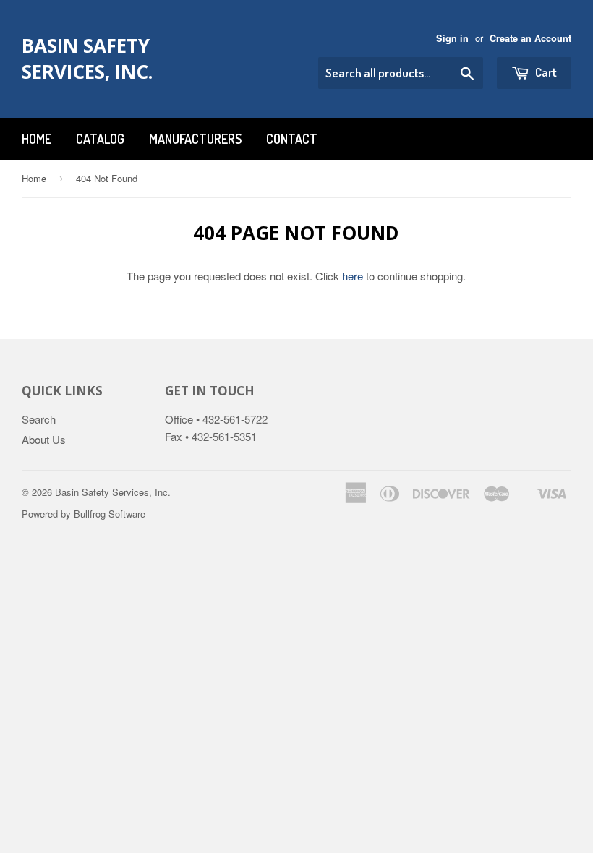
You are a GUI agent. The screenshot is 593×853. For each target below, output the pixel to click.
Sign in (452, 38)
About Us (44, 439)
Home (36, 139)
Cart (545, 72)
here (352, 275)
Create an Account (530, 38)
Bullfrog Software (109, 513)
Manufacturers (195, 139)
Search (39, 418)
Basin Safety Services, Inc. (87, 59)
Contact (291, 139)
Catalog (100, 139)
